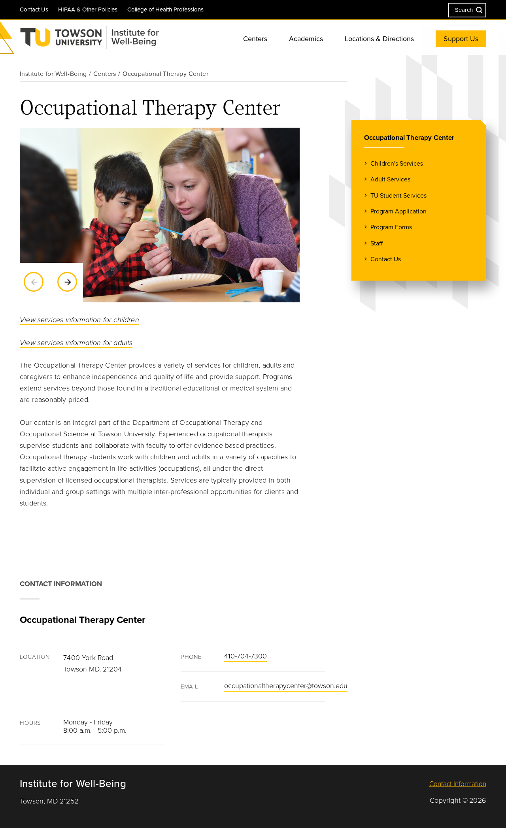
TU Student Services (398, 196)
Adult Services (390, 179)
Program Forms (391, 227)
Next (67, 282)
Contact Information (457, 784)
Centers (255, 38)
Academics (306, 38)
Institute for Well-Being (53, 74)
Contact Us (34, 9)
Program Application (398, 211)
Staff (376, 243)
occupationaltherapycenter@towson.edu (285, 685)
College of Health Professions (165, 9)
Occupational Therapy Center (409, 138)
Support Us (461, 38)
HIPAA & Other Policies (87, 9)
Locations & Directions (379, 38)
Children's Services (396, 164)
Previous (33, 282)
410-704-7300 (245, 656)
